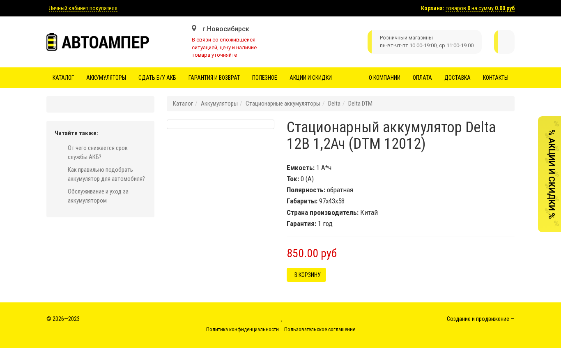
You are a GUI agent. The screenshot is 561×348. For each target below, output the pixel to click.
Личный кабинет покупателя (83, 8)
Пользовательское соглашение (319, 329)
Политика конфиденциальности (242, 329)
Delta (334, 103)
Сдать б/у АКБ (157, 77)
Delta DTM (360, 103)
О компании (384, 77)
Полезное (264, 77)
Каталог (63, 77)
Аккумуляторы (106, 77)
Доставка (457, 77)
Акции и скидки (311, 77)
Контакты (495, 77)
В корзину (306, 275)
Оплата (422, 77)
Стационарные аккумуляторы (283, 103)
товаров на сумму (480, 8)
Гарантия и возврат (214, 77)
